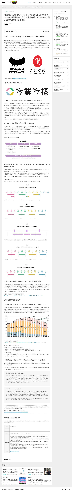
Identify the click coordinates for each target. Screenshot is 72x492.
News (29, 2)
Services (6, 11)
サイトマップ (22, 489)
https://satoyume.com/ (14, 451)
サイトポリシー (4, 489)
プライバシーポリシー (11, 489)
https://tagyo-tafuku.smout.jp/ (19, 78)
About (50, 2)
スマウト (11, 23)
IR (63, 2)
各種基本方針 (17, 489)
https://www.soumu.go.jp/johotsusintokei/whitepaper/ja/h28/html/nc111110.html (22, 342)
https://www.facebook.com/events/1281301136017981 (16, 412)
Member (40, 2)
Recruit (54, 2)
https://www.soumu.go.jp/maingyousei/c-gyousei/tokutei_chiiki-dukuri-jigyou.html (23, 295)
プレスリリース (7, 23)
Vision (45, 2)
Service (34, 2)
